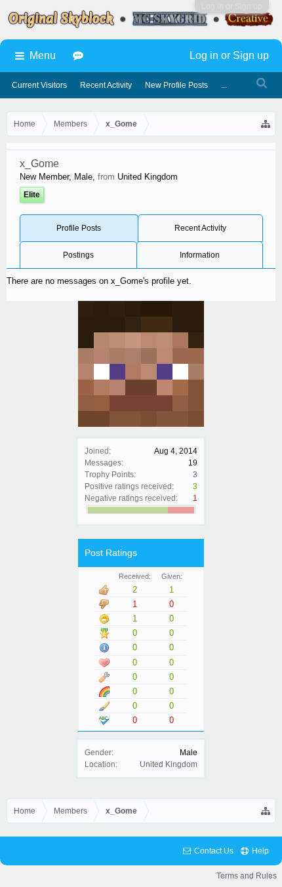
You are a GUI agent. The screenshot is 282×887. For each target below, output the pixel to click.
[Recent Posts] (80, 55)
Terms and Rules (246, 875)
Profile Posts (78, 228)
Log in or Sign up (231, 6)
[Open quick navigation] (266, 124)
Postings (78, 255)
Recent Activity (200, 228)
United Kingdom (168, 764)
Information (200, 255)
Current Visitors (39, 85)
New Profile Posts (176, 85)
